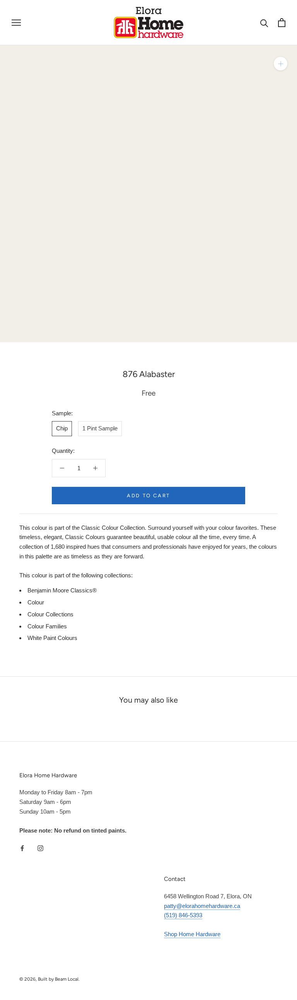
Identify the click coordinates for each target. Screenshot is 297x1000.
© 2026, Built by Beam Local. (49, 979)
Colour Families (47, 626)
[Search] (264, 23)
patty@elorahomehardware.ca (202, 906)
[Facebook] (22, 848)
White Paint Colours (52, 638)
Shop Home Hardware (192, 934)
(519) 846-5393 (183, 915)
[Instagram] (40, 848)
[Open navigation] (16, 22)
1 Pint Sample (100, 428)
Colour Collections (50, 614)
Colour (35, 602)
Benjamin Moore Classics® (62, 590)
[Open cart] (281, 22)
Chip (62, 428)
